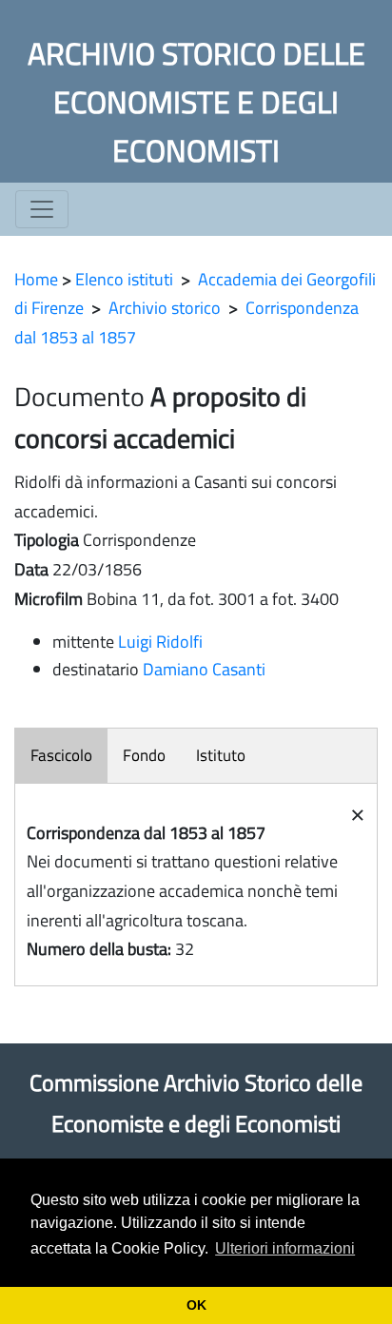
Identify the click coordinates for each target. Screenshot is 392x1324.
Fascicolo (61, 755)
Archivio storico (164, 308)
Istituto (220, 755)
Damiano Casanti (204, 669)
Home (36, 279)
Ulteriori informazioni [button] (285, 1248)
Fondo (144, 755)
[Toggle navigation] (42, 209)
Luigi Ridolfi (160, 641)
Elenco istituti (124, 279)
